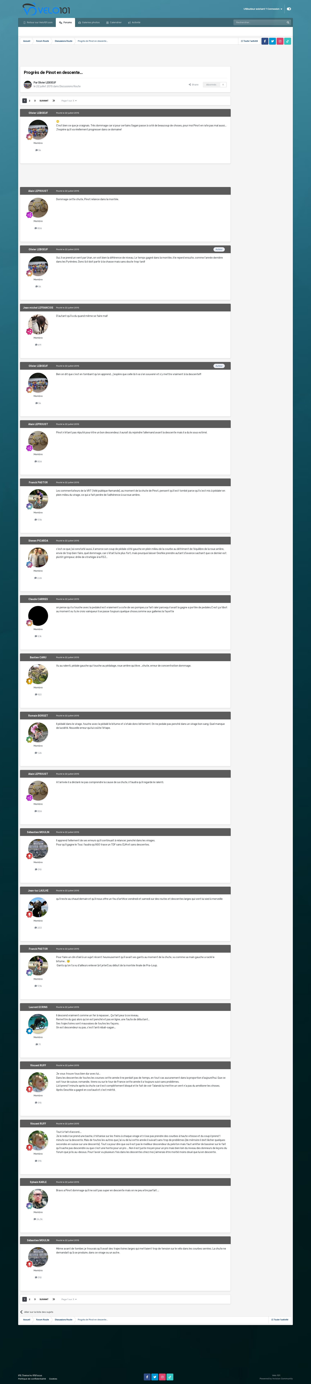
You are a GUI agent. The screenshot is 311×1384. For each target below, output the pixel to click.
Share (195, 84)
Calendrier (115, 22)
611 (39, 344)
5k (39, 150)
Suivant (44, 100)
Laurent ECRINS (38, 1007)
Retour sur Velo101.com (39, 22)
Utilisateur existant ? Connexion (262, 9)
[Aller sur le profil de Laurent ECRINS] (38, 1024)
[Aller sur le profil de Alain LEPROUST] (38, 208)
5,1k (39, 636)
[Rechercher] (288, 22)
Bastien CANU (38, 657)
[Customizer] (289, 8)
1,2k (39, 753)
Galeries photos (91, 22)
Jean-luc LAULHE (38, 890)
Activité (135, 22)
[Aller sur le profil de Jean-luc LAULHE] (38, 907)
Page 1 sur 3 (68, 100)
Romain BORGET (38, 715)
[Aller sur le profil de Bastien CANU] (38, 674)
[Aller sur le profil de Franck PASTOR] (38, 499)
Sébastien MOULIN (38, 832)
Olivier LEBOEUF (47, 82)
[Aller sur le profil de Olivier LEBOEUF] (28, 85)
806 (39, 228)
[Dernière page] (54, 100)
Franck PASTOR (38, 482)
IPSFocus (37, 1375)
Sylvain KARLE (38, 1182)
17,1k (39, 519)
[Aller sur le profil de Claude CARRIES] (38, 616)
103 (39, 694)
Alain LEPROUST (38, 191)
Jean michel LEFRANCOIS (38, 307)
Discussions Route (70, 86)
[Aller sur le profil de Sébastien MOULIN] (38, 849)
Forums (67, 22)
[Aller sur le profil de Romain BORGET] (38, 732)
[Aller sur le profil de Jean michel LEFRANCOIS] (38, 324)
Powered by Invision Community (276, 1378)
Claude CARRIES (38, 599)
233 (39, 927)
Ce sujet (276, 22)
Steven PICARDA (38, 540)
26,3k (39, 1219)
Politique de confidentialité (32, 1379)
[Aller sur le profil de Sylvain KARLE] (38, 1199)
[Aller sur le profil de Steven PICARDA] (38, 557)
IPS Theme (23, 1375)
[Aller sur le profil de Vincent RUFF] (38, 1082)
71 (39, 1044)
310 (39, 869)
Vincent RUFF (38, 1065)
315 (39, 1102)
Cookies (53, 1379)
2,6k (39, 578)
